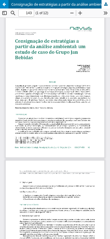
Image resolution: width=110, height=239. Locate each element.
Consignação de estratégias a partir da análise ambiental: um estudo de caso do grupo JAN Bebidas (60, 4)
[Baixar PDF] (106, 4)
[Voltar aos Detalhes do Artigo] (4, 4)
